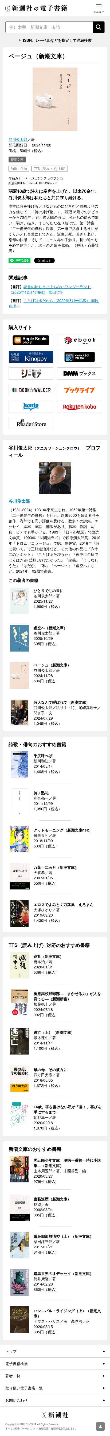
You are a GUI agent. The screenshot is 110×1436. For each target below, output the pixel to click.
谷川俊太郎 (18, 139)
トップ (11, 1351)
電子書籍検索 (16, 1363)
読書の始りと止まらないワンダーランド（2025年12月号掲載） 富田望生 (50, 289)
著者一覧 (12, 1375)
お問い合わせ (16, 1400)
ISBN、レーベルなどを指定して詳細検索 (57, 40)
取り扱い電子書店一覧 (24, 1388)
